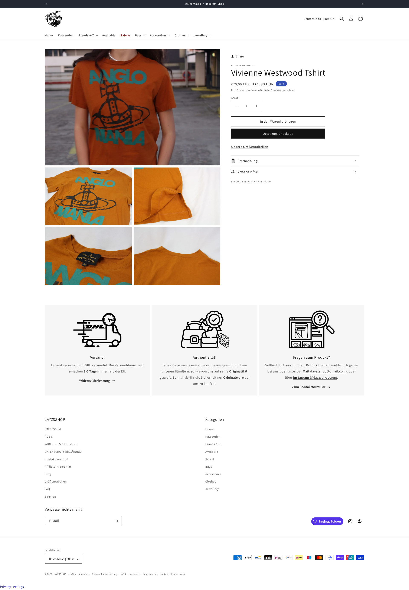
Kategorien (212, 436)
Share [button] (240, 56)
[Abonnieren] (116, 521)
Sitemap (50, 496)
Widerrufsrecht (79, 574)
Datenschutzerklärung (104, 574)
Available (211, 452)
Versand (253, 90)
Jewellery (212, 489)
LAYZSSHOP (59, 574)
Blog (48, 474)
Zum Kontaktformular (308, 387)
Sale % (210, 459)
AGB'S (49, 436)
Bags (208, 466)
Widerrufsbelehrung (94, 380)
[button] (88, 35)
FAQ (47, 489)
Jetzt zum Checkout (278, 133)
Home (209, 429)
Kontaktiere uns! (56, 459)
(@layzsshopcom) (315, 377)
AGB (123, 574)
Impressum (149, 574)
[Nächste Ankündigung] (362, 4)
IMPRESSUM (53, 429)
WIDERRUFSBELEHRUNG (61, 444)
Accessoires (213, 474)
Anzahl (235, 97)
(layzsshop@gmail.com (324, 371)
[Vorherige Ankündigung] (46, 4)
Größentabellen (56, 481)
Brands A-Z (212, 444)
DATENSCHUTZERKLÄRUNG (63, 452)
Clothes (210, 481)
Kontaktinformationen (172, 574)
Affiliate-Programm (58, 466)
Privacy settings (12, 586)
